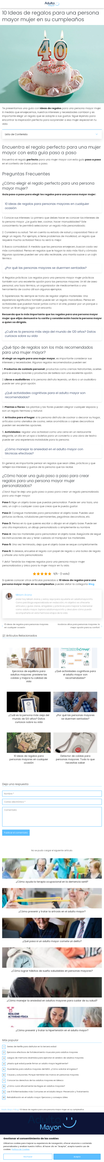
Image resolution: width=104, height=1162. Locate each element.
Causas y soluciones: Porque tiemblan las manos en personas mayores (43, 1074)
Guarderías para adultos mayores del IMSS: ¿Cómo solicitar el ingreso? (42, 1069)
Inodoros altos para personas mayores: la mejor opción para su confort (79, 626)
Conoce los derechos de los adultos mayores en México (35, 1080)
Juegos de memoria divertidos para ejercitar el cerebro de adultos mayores (45, 1057)
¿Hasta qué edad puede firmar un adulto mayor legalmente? (37, 1063)
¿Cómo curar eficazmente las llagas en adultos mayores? (36, 1086)
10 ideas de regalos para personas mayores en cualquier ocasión (26, 626)
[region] (52, 1148)
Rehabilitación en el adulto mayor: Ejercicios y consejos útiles (37, 1097)
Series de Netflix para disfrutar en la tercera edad (31, 1046)
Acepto (77, 1156)
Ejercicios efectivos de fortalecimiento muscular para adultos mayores (42, 1052)
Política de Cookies (21, 1149)
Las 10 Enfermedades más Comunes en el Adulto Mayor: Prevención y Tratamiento (48, 1091)
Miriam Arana (24, 594)
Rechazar (28, 1156)
